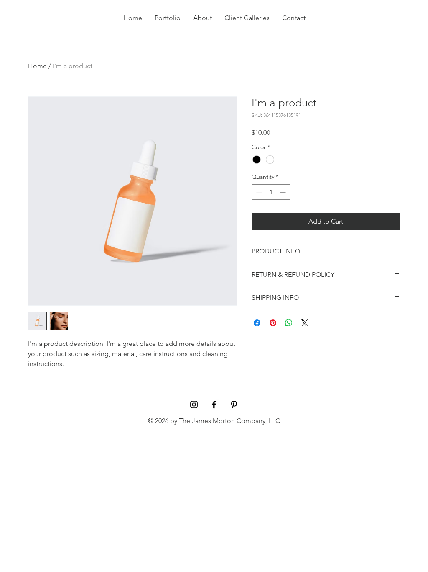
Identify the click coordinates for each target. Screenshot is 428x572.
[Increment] (283, 192)
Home (37, 66)
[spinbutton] (270, 192)
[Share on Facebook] (257, 323)
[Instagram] (194, 404)
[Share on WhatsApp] (289, 323)
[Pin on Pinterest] (273, 323)
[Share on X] (305, 323)
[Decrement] (258, 192)
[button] (402, 21)
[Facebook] (214, 404)
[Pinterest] (234, 404)
